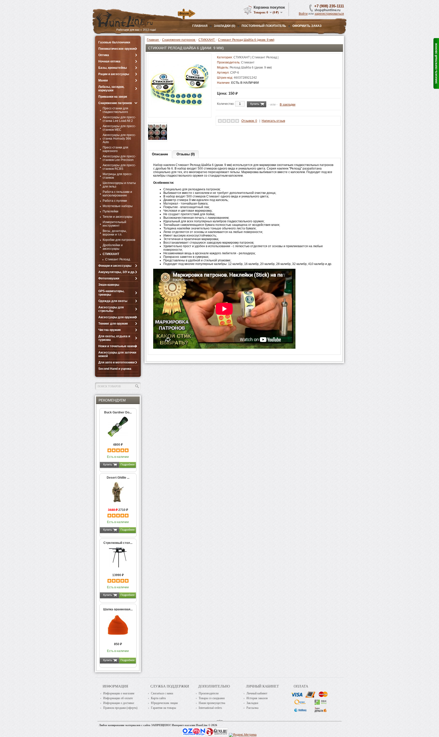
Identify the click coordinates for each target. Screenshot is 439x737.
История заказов (257, 698)
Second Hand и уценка (114, 369)
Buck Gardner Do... (118, 412)
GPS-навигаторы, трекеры (111, 292)
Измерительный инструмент (114, 223)
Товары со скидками (212, 698)
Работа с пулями (115, 201)
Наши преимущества (212, 703)
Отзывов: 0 (249, 121)
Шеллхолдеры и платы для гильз (119, 184)
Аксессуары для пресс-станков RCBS (119, 167)
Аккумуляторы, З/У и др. (116, 272)
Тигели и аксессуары (117, 217)
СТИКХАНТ (111, 254)
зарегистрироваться (329, 13)
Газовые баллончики (114, 42)
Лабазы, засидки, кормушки (111, 88)
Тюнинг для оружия (113, 323)
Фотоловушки (108, 278)
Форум (184, 13)
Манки (103, 80)
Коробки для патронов (119, 240)
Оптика (103, 55)
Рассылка (252, 708)
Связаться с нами (162, 693)
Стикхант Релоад (117, 259)
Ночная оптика (109, 61)
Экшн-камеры (108, 285)
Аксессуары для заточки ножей (117, 354)
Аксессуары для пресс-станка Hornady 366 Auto (119, 138)
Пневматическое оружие (117, 49)
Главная (200, 26)
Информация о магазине (118, 693)
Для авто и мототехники (116, 362)
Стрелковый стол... (117, 543)
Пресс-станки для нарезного (115, 149)
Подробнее (127, 464)
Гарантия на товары (163, 708)
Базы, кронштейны (112, 68)
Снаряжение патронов (115, 103)
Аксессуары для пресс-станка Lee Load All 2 (119, 119)
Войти (303, 13)
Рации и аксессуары (113, 74)
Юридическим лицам (164, 703)
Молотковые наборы (118, 206)
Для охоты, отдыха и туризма (114, 338)
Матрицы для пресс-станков (117, 175)
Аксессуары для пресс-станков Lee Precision (119, 158)
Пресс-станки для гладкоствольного (115, 110)
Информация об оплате (118, 698)
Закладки (252, 703)
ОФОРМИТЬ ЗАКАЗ (307, 26)
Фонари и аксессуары (114, 265)
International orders (210, 708)
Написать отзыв (273, 121)
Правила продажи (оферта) (120, 708)
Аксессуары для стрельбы (111, 309)
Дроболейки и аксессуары (113, 246)
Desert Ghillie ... (118, 477)
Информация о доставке (118, 703)
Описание (160, 154)
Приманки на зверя (112, 96)
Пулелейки (110, 211)
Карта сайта (158, 698)
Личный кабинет (256, 693)
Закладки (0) (224, 26)
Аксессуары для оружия (117, 317)
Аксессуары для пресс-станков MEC (119, 127)
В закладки (287, 104)
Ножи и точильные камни (117, 346)
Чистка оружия (109, 330)
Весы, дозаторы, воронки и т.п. (115, 232)
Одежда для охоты (112, 301)
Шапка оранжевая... (118, 609)
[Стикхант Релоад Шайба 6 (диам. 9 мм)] (180, 113)
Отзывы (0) (186, 154)
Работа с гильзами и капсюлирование (117, 193)
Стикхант (248, 62)
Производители (208, 693)
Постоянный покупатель (264, 26)
